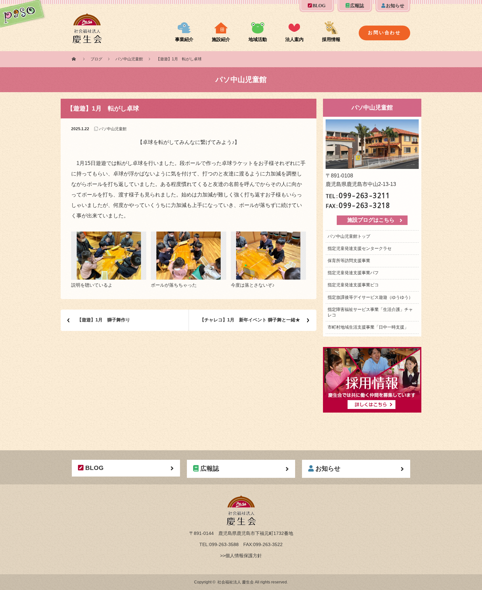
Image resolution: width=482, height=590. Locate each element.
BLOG (319, 5)
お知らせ (395, 5)
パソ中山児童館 (129, 59)
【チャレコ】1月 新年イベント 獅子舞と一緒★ (250, 319)
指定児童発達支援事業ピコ (353, 284)
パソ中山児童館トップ (349, 236)
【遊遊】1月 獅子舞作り (103, 319)
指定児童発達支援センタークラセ (360, 248)
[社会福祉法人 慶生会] (87, 17)
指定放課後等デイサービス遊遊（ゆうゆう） (370, 297)
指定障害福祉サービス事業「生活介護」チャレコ (370, 312)
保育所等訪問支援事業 (349, 260)
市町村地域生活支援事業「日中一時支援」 (368, 327)
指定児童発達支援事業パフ (353, 272)
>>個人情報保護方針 (241, 555)
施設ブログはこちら (370, 220)
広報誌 (357, 5)
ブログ (96, 59)
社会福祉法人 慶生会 (235, 582)
